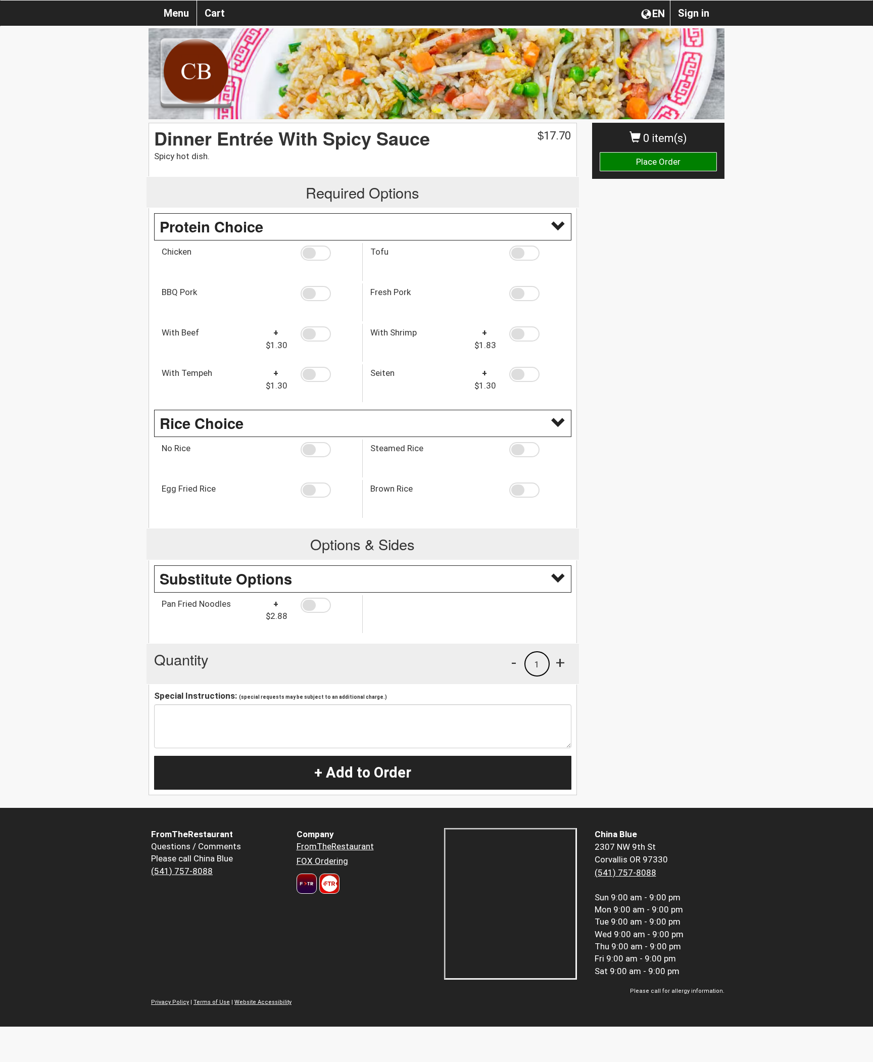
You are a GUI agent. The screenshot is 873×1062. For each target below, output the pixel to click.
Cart (215, 13)
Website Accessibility (263, 1002)
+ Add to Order (362, 772)
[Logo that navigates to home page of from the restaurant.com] (307, 884)
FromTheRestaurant (335, 846)
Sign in (693, 13)
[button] (328, 253)
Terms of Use (211, 1002)
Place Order (658, 162)
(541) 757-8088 (182, 871)
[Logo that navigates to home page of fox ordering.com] (328, 884)
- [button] (513, 662)
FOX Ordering (322, 861)
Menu (176, 13)
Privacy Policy (170, 1002)
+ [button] (560, 662)
